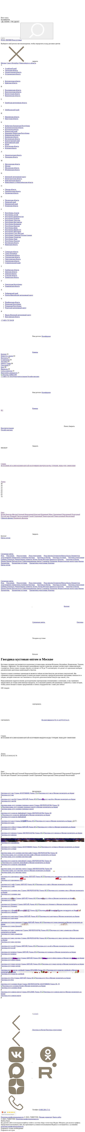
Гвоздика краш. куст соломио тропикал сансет (17, 809)
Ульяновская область (12, 286)
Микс (51, 514)
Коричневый (29, 514)
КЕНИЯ (20, 466)
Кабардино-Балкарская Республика (17, 126)
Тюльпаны (54, 561)
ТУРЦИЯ (55, 466)
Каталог (4, 354)
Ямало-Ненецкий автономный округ (18, 315)
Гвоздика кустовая (59, 557)
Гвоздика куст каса (7, 823)
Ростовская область (12, 243)
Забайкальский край (12, 110)
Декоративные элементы (24, 559)
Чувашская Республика (13, 306)
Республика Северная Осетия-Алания (18, 235)
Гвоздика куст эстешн (8, 849)
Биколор (9, 514)
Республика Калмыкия (13, 224)
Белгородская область (12, 81)
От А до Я (58, 720)
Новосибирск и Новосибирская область (19, 182)
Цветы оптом (5, 538)
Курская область (10, 148)
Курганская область (12, 146)
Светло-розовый (23, 516)
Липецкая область (11, 157)
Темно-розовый (60, 516)
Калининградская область (14, 127)
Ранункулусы (17, 561)
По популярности (47, 720)
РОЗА (3, 40)
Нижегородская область (13, 179)
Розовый (13, 516)
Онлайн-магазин (33, 376)
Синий (31, 516)
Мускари (46, 559)
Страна (3, 464)
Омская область (10, 189)
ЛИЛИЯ (8, 40)
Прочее (9, 561)
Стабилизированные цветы (32, 561)
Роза (2, 556)
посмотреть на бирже (66, 793)
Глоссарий (5, 365)
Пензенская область (12, 200)
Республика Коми (11, 228)
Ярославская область (12, 317)
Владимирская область (13, 90)
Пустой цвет (5, 516)
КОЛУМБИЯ (34, 466)
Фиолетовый (70, 516)
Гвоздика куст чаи (7, 795)
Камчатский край (11, 131)
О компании (5, 360)
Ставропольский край (13, 263)
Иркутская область (11, 119)
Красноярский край (12, 142)
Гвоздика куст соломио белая (11, 988)
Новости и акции (7, 356)
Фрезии (81, 561)
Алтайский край (11, 68)
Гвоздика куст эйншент (9, 912)
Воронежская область (12, 96)
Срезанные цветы (7, 554)
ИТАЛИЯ (13, 466)
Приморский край (11, 204)
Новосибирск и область (27, 63)
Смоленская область (12, 261)
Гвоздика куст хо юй (8, 948)
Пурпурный (76, 514)
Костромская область (12, 139)
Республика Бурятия (12, 218)
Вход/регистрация (20, 376)
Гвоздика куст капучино (9, 918)
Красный (37, 514)
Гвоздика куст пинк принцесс (11, 926)
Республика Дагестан (12, 220)
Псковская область (11, 206)
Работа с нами (6, 363)
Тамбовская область (12, 270)
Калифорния (46, 336)
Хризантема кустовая (19, 563)
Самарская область (11, 252)
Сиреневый (38, 516)
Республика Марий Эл (13, 230)
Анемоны (24, 557)
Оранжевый (57, 514)
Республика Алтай (11, 215)
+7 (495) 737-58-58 (7, 320)
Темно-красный (48, 516)
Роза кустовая (17, 40)
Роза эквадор (48, 556)
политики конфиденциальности (12, 1126)
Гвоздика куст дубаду (8, 829)
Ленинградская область (13, 155)
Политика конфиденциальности (12, 1117)
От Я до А (65, 720)
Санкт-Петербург (13, 63)
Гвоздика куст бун (7, 980)
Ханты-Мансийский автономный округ (19, 295)
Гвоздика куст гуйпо (8, 900)
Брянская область (11, 83)
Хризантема (5, 563)
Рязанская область (11, 244)
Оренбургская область (13, 191)
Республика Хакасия (12, 241)
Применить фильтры (20, 518)
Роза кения (10, 556)
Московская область (12, 168)
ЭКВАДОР (63, 466)
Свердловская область (13, 259)
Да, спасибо (5, 21)
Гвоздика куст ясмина (8, 954)
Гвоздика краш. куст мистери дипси (13, 872)
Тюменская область (12, 277)
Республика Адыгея (12, 213)
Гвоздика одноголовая (76, 557)
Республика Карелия (12, 226)
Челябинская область (12, 302)
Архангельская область (13, 72)
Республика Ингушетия (13, 222)
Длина (3, 482)
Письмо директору (45, 1117)
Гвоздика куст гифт (8, 886)
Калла (68, 556)
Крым (7, 144)
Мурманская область (12, 170)
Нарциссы (53, 559)
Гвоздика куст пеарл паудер (10, 966)
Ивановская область (12, 117)
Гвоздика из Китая (44, 557)
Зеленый (21, 514)
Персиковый (67, 514)
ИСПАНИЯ (5, 466)
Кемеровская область (12, 135)
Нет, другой (15, 21)
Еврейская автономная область (16, 103)
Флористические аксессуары (68, 561)
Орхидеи (60, 559)
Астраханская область (13, 74)
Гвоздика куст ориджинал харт (12, 880)
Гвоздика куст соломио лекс (11, 894)
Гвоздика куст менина (8, 835)
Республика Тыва (11, 239)
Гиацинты (11, 559)
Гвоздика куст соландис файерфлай (13, 817)
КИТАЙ (26, 466)
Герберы (4, 559)
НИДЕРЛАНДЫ (45, 466)
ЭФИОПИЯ (71, 466)
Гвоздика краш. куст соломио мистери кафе (16, 857)
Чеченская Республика (13, 304)
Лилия (40, 559)
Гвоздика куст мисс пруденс (11, 942)
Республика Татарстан (13, 237)
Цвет (2, 512)
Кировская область (11, 137)
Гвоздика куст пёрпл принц (10, 960)
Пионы (3, 561)
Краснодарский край (12, 141)
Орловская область (11, 193)
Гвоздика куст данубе (8, 801)
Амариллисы (16, 557)
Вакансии (4, 369)
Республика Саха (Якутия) (14, 233)
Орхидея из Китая (72, 559)
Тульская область (11, 275)
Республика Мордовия (13, 231)
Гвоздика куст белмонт (9, 906)
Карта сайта (57, 1117)
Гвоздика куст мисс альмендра (11, 934)
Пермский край (10, 202)
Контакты (4, 358)
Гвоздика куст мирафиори (10, 843)
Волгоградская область (13, 92)
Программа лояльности (9, 373)
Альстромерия (6, 557)
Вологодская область (12, 94)
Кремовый (45, 514)
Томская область (11, 273)
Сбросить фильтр (7, 518)
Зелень (35, 559)
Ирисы (63, 556)
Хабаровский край (11, 293)
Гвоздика (31, 557)
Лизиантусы (75, 556)
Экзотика (51, 563)
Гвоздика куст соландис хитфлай (12, 974)
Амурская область (11, 70)
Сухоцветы (46, 561)
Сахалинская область (12, 257)
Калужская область (11, 129)
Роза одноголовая (35, 556)
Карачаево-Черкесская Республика (17, 133)
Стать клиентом (7, 371)
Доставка (4, 361)
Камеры (35, 352)
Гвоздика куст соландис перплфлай (13, 864)
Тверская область (11, 272)
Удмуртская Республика (13, 284)
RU (2, 410)
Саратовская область (12, 255)
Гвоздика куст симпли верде (11, 995)
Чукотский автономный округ (15, 308)
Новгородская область (13, 180)
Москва (3, 63)
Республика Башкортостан (14, 216)
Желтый (15, 514)
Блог (3, 367)
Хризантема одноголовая (38, 563)
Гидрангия (57, 556)
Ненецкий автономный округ (15, 177)
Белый (3, 514)
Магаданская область (12, 164)
